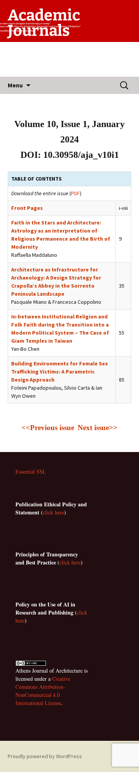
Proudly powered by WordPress (45, 756)
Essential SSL (30, 471)
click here (53, 512)
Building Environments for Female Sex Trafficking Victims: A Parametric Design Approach (59, 371)
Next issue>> (97, 428)
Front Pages (27, 207)
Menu (15, 85)
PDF (75, 193)
